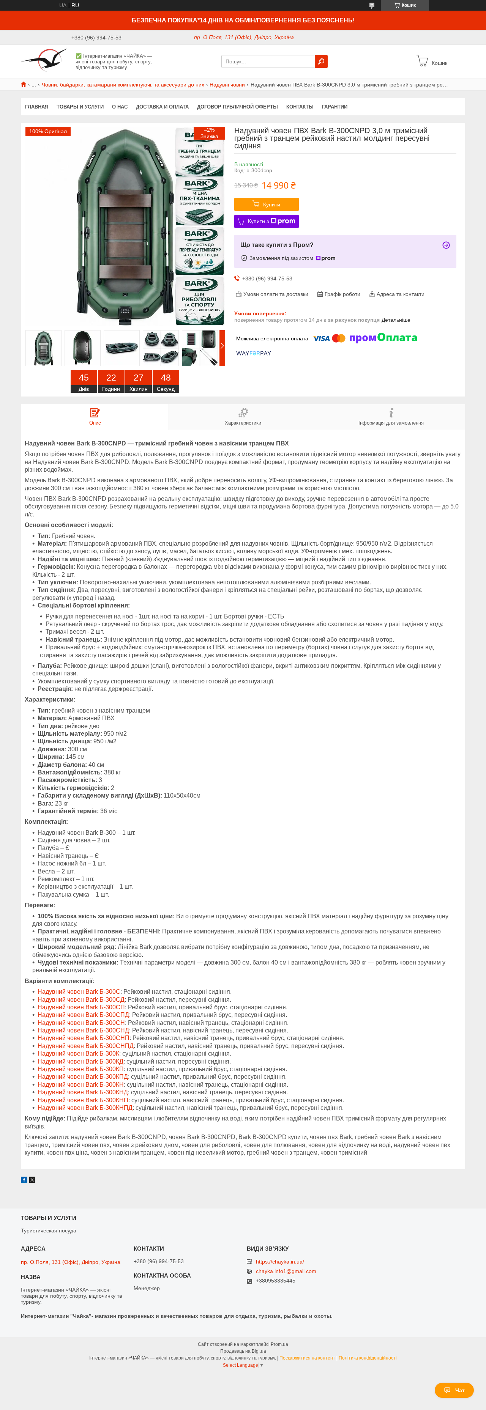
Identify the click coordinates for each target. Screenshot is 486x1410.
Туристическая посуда (48, 1230)
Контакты (300, 107)
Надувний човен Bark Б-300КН (81, 1084)
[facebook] (24, 1181)
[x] (32, 1181)
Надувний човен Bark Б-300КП (81, 1069)
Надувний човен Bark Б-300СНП (83, 1038)
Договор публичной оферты (237, 107)
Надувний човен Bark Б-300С (79, 991)
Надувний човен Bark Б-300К (78, 1053)
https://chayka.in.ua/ (280, 1262)
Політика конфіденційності (368, 1358)
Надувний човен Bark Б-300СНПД (86, 1046)
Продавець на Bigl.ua (243, 1351)
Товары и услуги (80, 107)
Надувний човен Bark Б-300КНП (83, 1100)
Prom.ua (279, 1344)
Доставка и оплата (162, 107)
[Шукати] (321, 61)
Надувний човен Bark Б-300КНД (83, 1092)
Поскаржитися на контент (307, 1358)
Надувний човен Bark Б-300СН (81, 1023)
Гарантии (334, 107)
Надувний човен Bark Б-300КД (80, 1061)
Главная (36, 107)
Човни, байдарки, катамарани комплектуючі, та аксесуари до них (123, 85)
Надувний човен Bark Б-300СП (81, 1007)
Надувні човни (227, 85)
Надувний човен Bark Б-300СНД (83, 1030)
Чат (460, 1390)
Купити (271, 204)
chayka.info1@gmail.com (286, 1271)
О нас (120, 107)
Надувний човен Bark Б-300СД (81, 999)
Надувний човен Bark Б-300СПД (83, 1015)
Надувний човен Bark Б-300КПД (83, 1076)
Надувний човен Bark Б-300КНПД (85, 1108)
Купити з (258, 221)
